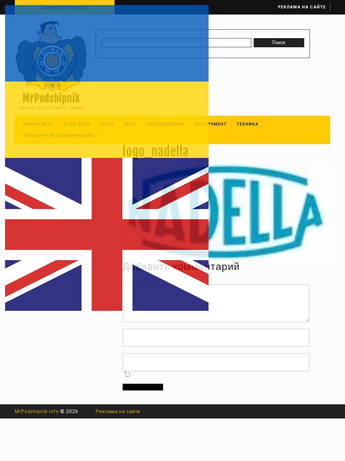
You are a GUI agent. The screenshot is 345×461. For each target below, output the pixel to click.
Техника (247, 124)
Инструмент (210, 124)
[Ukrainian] (107, 81)
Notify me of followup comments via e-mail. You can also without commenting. (142, 375)
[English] (107, 234)
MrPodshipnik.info (37, 411)
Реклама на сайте (302, 7)
